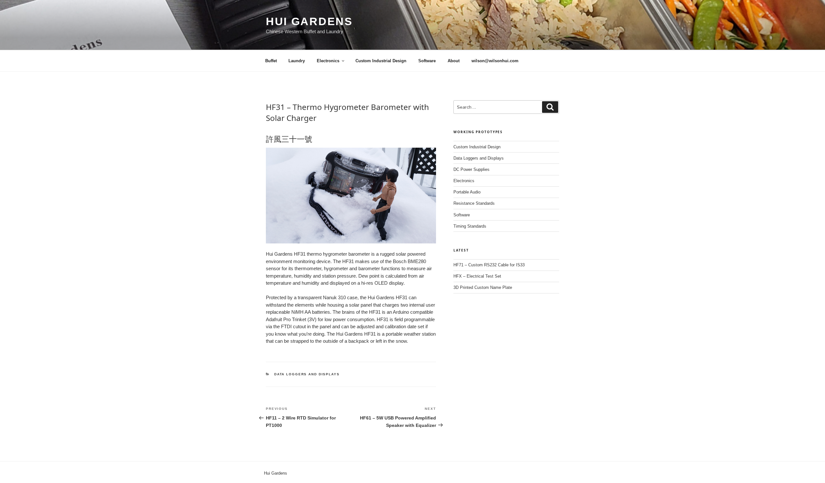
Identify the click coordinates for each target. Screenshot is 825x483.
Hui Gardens (309, 21)
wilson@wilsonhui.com (495, 60)
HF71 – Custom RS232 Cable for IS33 (489, 264)
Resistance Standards (474, 203)
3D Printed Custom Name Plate (482, 287)
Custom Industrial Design (380, 60)
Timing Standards (469, 226)
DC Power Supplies (471, 169)
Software (427, 60)
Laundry (296, 60)
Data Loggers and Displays (307, 374)
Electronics (328, 60)
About (454, 60)
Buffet (271, 60)
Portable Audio (466, 192)
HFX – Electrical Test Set (477, 276)
